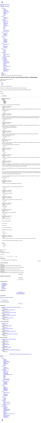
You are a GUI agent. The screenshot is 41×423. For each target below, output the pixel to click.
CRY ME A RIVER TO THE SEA (7, 325)
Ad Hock (5, 9)
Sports (4, 51)
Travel (3, 16)
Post (16, 256)
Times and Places (6, 18)
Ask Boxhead (5, 59)
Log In (4, 14)
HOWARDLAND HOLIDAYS (6, 347)
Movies (5, 27)
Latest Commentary (6, 11)
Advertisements (6, 10)
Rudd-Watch (5, 34)
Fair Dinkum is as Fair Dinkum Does (7, 328)
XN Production (6, 13)
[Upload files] (0, 250)
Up (4, 111)
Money (4, 64)
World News (5, 42)
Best (4, 100)
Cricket (5, 49)
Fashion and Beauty (6, 62)
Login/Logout (4, 288)
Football (5, 50)
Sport (3, 48)
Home (3, 8)
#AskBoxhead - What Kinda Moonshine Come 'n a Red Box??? (11, 307)
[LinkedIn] (2, 84)
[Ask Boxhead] (20, 292)
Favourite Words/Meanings (6, 25)
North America (6, 41)
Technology (3, 57)
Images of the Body (6, 54)
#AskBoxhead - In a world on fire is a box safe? (9, 315)
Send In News (4, 284)
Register (3, 287)
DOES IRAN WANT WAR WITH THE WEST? (9, 339)
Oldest (5, 103)
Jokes (4, 26)
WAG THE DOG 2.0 (5, 323)
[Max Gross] (20, 303)
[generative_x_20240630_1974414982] (6, 297)
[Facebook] (2, 82)
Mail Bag (5, 12)
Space (4, 55)
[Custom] (2, 2)
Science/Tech (4, 52)
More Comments (20, 274)
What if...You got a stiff (5, 341)
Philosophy (5, 65)
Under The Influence (6, 69)
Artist (2, 43)
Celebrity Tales (6, 22)
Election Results (6, 33)
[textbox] (20, 248)
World (3, 36)
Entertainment (4, 20)
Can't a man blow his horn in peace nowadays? (9, 312)
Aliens (4, 53)
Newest (5, 102)
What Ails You (6, 70)
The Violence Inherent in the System (7, 317)
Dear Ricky (5, 60)
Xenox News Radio (6, 31)
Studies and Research (7, 56)
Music (4, 28)
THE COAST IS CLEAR (5, 344)
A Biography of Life (6, 44)
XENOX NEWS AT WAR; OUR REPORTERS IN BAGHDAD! (11, 349)
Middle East (5, 40)
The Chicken (5, 47)
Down (6, 111)
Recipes (5, 68)
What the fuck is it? (6, 30)
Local (3, 32)
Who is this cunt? (6, 71)
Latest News (4, 283)
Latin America (6, 39)
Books (4, 21)
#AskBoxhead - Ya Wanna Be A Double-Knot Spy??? (10, 333)
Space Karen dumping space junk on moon (8, 309)
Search (1, 5)
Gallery (3, 286)
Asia (4, 37)
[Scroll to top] (0, 422)
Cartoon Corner (6, 46)
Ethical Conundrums (6, 61)
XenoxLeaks (5, 35)
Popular (5, 101)
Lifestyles (5, 63)
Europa (5, 38)
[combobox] (6, 5)
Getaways (5, 17)
